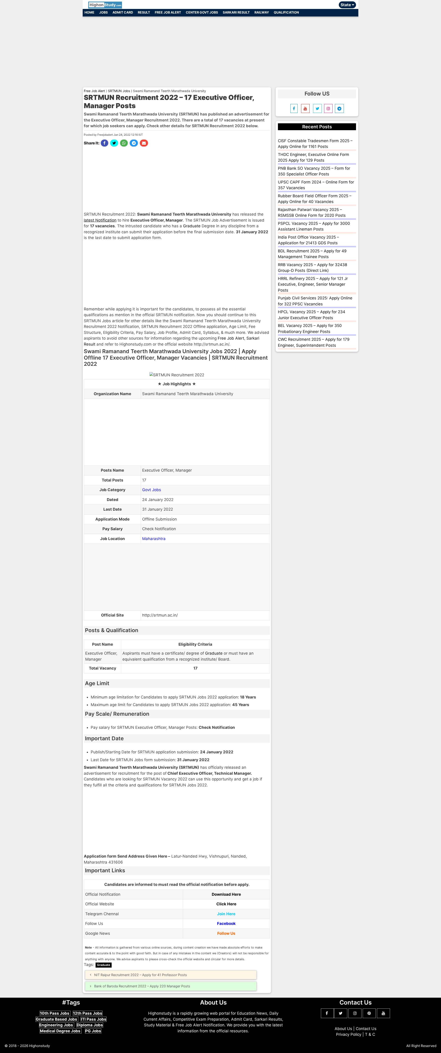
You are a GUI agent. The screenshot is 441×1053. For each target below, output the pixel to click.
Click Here (226, 904)
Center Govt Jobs (202, 12)
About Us (343, 1028)
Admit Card (123, 12)
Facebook (226, 923)
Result (144, 12)
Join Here (226, 914)
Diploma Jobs (90, 1025)
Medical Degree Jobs (60, 1031)
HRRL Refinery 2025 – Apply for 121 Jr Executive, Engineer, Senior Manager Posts (313, 284)
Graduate (192, 226)
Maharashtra (154, 538)
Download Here (226, 894)
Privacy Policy (348, 1034)
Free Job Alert (168, 12)
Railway (261, 12)
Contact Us (366, 1028)
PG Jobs (93, 1031)
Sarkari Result (236, 12)
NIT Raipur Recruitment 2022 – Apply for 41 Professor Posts (140, 975)
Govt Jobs (151, 489)
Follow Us (226, 933)
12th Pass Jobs (87, 1013)
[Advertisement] (220, 50)
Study (105, 5)
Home (89, 12)
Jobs (103, 12)
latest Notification (100, 220)
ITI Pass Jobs (93, 1019)
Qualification (286, 12)
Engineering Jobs (56, 1025)
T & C (370, 1034)
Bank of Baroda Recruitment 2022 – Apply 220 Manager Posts (142, 986)
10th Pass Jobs (55, 1013)
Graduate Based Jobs (57, 1019)
